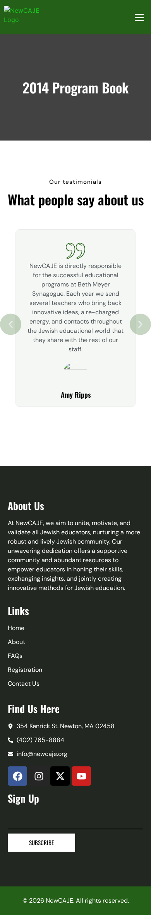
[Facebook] (17, 776)
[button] (10, 324)
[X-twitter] (60, 776)
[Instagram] (38, 776)
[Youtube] (81, 776)
